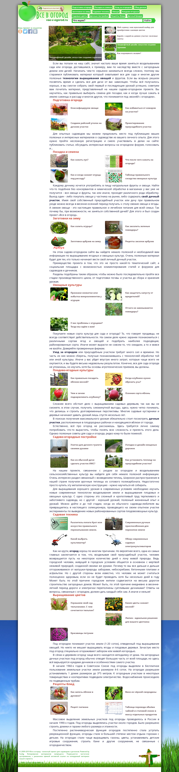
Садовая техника (101, 11)
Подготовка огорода (82, 7)
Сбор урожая (140, 7)
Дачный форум (135, 16)
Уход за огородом (123, 7)
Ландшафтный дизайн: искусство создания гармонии (75, 57)
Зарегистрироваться (34, 762)
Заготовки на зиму (81, 11)
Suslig (21, 754)
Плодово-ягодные (130, 11)
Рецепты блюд (118, 16)
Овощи (115, 11)
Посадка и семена (103, 7)
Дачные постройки (99, 16)
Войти (23, 762)
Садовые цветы (79, 16)
